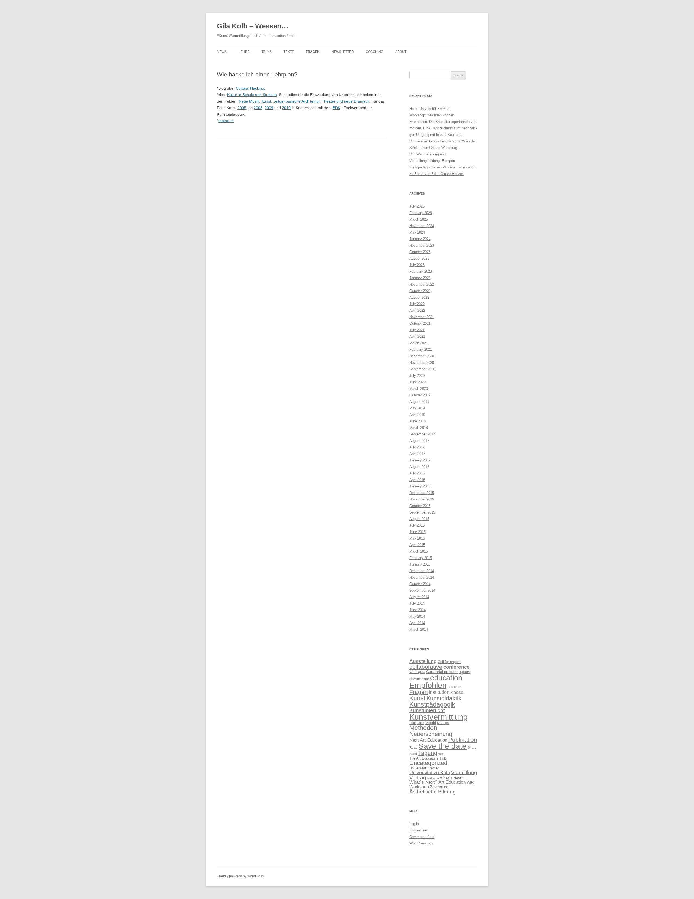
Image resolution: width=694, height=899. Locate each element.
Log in (414, 824)
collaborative (425, 667)
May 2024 (417, 232)
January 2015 (419, 564)
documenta (419, 679)
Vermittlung (464, 772)
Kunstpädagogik (432, 704)
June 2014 (417, 610)
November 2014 (421, 577)
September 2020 (422, 369)
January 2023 (419, 278)
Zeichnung (439, 787)
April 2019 (417, 415)
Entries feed (418, 830)
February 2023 (420, 271)
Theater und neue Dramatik (345, 101)
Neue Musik (249, 101)
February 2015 (420, 558)
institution (439, 692)
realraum (226, 121)
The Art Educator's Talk (427, 758)
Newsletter (343, 52)
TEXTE (289, 52)
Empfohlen (427, 685)
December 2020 (421, 356)
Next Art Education (428, 740)
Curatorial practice (442, 672)
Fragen (418, 692)
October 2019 (419, 395)
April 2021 (417, 336)
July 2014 (417, 603)
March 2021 (418, 343)
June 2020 (417, 382)
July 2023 (417, 265)
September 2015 (422, 512)
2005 (241, 108)
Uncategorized (428, 763)
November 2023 (421, 245)
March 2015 (418, 551)
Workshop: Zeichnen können (431, 115)
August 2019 (419, 402)
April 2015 (417, 545)
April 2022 (417, 310)
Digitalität (464, 672)
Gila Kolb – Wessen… (252, 26)
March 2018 (418, 428)
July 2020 (417, 376)
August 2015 (419, 519)
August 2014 (419, 597)
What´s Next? (451, 778)
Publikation (462, 740)
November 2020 (421, 363)
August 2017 (419, 441)
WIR (470, 782)
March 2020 (418, 389)
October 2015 (419, 506)
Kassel (457, 692)
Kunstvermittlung (438, 716)
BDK (336, 108)
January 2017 (419, 460)
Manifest (443, 723)
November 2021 (421, 317)
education (446, 678)
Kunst (266, 101)
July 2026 (417, 206)
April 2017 (417, 454)
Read (413, 748)
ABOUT (400, 52)
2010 (286, 108)
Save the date (443, 746)
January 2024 (419, 239)
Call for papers (449, 662)
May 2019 (417, 408)
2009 (269, 108)
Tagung (427, 753)
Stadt (413, 754)
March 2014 (418, 629)
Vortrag (417, 777)
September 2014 (422, 590)
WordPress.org (421, 843)
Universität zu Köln (429, 772)
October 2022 (419, 291)
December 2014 (421, 571)
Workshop (419, 787)
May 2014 (417, 616)
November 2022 (421, 284)
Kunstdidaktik (443, 698)
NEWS (222, 52)
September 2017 (422, 434)
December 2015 (421, 493)
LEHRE (244, 52)
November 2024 (421, 226)
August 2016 (419, 467)
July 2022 (417, 304)
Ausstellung (423, 661)
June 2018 (417, 421)
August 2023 (419, 258)
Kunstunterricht (427, 710)
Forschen (454, 687)
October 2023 (419, 252)
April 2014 (417, 623)
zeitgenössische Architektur (296, 101)
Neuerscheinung (430, 734)
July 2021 (417, 330)
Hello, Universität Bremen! (430, 109)
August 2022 (419, 297)
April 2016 (417, 480)
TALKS (267, 52)
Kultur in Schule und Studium (252, 95)
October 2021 (419, 323)
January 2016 (419, 486)
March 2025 (418, 219)
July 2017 (417, 447)
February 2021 (420, 350)
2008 (258, 108)
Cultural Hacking (250, 88)
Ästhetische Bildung (432, 792)
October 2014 (419, 584)
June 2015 (417, 532)
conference (457, 667)
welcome (433, 778)
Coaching (374, 52)
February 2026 (420, 213)
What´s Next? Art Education (437, 782)
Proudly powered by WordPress (240, 876)
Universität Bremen (424, 768)
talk (440, 753)
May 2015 (417, 538)
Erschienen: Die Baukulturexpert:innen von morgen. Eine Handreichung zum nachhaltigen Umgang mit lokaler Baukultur (443, 128)
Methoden (423, 727)
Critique (417, 671)
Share (472, 748)
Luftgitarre (416, 723)
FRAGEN (313, 52)
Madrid (430, 723)
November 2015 (421, 499)
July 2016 (417, 473)
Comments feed (421, 837)
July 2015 (417, 525)
